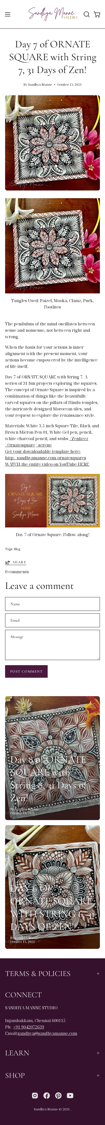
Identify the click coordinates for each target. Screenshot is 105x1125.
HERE (83, 464)
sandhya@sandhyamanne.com (47, 1033)
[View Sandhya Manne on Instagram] (35, 1095)
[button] (86, 14)
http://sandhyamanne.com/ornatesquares (45, 458)
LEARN (17, 1053)
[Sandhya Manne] (52, 14)
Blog (17, 549)
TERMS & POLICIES (38, 973)
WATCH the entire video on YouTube (41, 464)
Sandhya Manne (46, 1109)
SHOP (15, 1075)
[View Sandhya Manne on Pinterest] (58, 1095)
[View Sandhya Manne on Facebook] (46, 1095)
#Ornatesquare (20, 445)
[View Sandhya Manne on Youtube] (70, 1095)
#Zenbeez (78, 438)
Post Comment (26, 671)
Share (19, 562)
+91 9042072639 (28, 1027)
